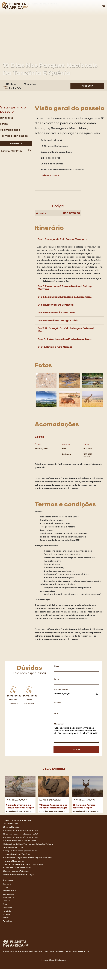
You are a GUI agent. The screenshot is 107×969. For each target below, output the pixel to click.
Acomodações (10, 129)
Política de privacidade (43, 951)
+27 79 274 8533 (13, 696)
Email (56, 679)
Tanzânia (55, 175)
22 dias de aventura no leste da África (19, 841)
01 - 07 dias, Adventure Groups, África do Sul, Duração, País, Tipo (31, 811)
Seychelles (7, 908)
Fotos (4, 123)
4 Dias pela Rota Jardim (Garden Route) (20, 834)
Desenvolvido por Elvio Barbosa (53, 960)
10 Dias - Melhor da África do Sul (17, 868)
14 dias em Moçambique (13, 861)
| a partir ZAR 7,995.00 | (84, 800)
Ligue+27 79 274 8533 (11, 151)
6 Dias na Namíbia (11, 827)
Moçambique (8, 897)
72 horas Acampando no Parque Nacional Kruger (53, 806)
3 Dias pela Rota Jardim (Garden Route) (20, 837)
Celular (57, 703)
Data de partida (61, 690)
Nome (56, 666)
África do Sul (8, 880)
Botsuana (7, 884)
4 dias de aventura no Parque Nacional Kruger (20, 806)
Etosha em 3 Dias (10, 824)
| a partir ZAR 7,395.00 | (50, 800)
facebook (5, 929)
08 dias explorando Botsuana (16, 871)
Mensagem (59, 724)
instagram (10, 929)
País (56, 713)
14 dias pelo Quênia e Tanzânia (16, 854)
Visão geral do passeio (13, 109)
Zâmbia (6, 918)
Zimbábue (7, 921)
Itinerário (6, 117)
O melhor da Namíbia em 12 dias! (17, 820)
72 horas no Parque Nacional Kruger (84, 806)
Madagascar (8, 894)
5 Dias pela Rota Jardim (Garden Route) (20, 830)
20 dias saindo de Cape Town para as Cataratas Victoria (28, 844)
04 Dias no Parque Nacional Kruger (18, 874)
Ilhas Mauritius (9, 891)
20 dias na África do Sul (13, 847)
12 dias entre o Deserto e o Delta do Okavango (23, 864)
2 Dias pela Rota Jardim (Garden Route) (20, 851)
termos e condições (14, 135)
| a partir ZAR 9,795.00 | (17, 800)
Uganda (6, 914)
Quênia (45, 175)
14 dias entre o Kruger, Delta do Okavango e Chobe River (27, 858)
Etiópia (6, 887)
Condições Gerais (63, 951)
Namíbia (6, 901)
